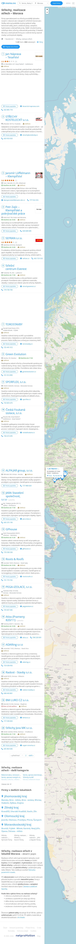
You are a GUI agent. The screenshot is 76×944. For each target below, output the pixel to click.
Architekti (21, 917)
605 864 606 (8, 749)
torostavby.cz (27, 344)
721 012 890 (8, 375)
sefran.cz (26, 258)
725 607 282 (8, 610)
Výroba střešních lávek (31, 780)
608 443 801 (8, 693)
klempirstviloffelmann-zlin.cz (14, 200)
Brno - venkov (28, 800)
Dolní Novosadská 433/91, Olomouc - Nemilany (11, 534)
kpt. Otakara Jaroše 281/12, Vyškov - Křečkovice (12, 504)
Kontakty (11, 931)
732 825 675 (8, 403)
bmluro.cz (26, 718)
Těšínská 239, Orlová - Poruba (13, 474)
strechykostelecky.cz (30, 135)
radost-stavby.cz (29, 690)
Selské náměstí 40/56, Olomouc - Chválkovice (18, 732)
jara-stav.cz (27, 519)
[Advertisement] (22, 90)
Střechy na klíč (28, 777)
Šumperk (37, 820)
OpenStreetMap (68, 7)
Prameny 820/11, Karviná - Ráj (13, 624)
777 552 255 (34, 200)
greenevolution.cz (29, 372)
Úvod (5, 928)
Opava (4, 831)
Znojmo (20, 803)
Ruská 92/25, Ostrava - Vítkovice (13, 676)
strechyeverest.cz (29, 286)
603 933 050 (8, 138)
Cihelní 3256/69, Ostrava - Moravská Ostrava (17, 386)
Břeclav (38, 800)
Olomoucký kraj (14, 816)
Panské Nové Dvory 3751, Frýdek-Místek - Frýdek (11, 329)
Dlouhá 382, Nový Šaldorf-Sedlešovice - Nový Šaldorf (11, 418)
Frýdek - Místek (15, 828)
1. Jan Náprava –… (53, 469)
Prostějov (22, 820)
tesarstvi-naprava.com (31, 106)
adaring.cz (26, 662)
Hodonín (5, 803)
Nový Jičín (35, 828)
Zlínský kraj (11, 807)
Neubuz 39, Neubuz (9, 358)
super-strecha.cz (29, 745)
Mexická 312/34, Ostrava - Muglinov (15, 704)
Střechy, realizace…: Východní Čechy (6, 837)
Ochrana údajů (22, 931)
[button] (56, 478)
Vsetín (29, 811)
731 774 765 (8, 580)
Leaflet (60, 7)
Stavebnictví (9, 39)
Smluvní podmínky (16, 928)
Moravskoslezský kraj (17, 824)
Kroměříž (5, 811)
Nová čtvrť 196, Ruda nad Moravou (14, 217)
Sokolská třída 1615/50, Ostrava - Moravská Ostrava (12, 592)
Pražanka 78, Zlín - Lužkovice (12, 273)
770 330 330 (8, 552)
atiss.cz (25, 637)
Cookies (33, 931)
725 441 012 (8, 347)
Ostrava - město (15, 831)
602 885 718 (8, 110)
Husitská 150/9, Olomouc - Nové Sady (15, 563)
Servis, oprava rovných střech (12, 777)
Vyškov (13, 803)
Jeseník (4, 820)
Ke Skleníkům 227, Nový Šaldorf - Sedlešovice (18, 64)
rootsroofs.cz (27, 576)
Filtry (41, 42)
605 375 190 (8, 522)
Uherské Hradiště (18, 811)
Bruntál (4, 828)
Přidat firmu (30, 928)
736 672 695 (8, 436)
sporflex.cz (26, 399)
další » (31, 755)
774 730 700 (8, 290)
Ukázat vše (5, 784)
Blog (38, 936)
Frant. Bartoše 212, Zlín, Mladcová (14, 183)
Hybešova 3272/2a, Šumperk (12, 245)
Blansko (4, 800)
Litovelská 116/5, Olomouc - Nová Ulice (16, 648)
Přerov (29, 820)
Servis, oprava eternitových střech (35, 775)
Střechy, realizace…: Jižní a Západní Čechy (35, 837)
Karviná (26, 828)
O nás (39, 928)
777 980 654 (27, 486)
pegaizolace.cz (28, 606)
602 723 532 (38, 258)
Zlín (35, 811)
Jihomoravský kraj (15, 796)
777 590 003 (8, 721)
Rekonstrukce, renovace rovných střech (16, 775)
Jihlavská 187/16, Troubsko (11, 124)
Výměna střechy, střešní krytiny (13, 780)
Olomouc (13, 820)
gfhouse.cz (26, 549)
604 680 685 (27, 231)
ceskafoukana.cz (29, 432)
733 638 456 (8, 665)
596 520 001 (37, 637)
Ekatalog (10, 3)
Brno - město (15, 800)
